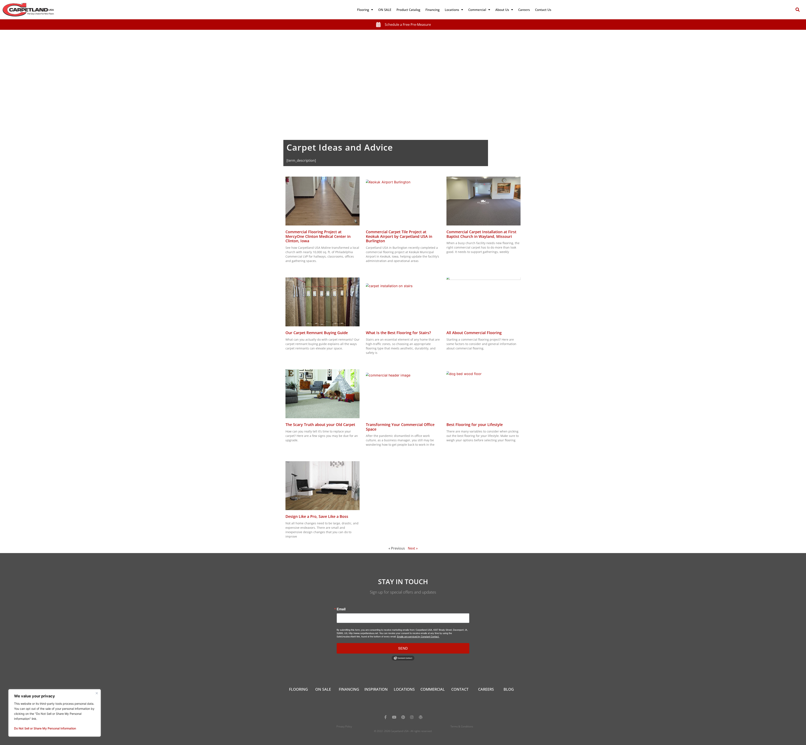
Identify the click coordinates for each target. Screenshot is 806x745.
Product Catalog (408, 10)
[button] (797, 9)
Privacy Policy (344, 726)
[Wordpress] (421, 717)
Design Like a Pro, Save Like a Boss (316, 516)
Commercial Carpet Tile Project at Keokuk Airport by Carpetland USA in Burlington (399, 236)
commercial (432, 689)
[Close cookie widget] (97, 693)
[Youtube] (394, 717)
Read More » (292, 268)
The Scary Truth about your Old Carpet (320, 424)
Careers (524, 10)
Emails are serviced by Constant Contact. (418, 636)
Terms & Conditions (461, 726)
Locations (452, 10)
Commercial (477, 10)
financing (349, 689)
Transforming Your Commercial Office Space (400, 427)
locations (404, 689)
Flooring (363, 10)
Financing (432, 10)
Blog (509, 689)
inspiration (376, 689)
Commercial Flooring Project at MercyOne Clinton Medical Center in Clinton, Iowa (318, 236)
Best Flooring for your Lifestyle (474, 424)
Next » (413, 548)
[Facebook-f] (385, 717)
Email (341, 609)
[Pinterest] (403, 717)
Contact (459, 689)
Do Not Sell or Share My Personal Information (45, 728)
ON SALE (384, 10)
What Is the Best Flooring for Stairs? (398, 332)
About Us (502, 10)
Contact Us (543, 10)
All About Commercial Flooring (474, 332)
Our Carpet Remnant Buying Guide (316, 332)
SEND (403, 648)
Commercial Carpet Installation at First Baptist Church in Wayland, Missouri (481, 234)
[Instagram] (412, 717)
